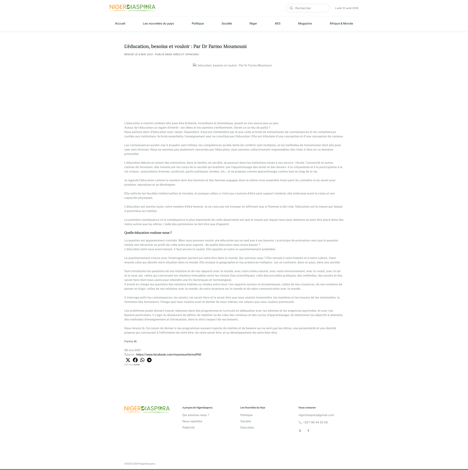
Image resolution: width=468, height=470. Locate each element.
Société (227, 23)
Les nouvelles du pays (158, 23)
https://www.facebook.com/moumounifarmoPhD (168, 354)
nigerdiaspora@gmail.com (316, 415)
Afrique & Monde (341, 23)
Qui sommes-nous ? (195, 415)
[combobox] (308, 8)
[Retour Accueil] (132, 8)
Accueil (120, 23)
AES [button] (277, 23)
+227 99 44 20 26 (315, 422)
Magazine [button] (305, 23)
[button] (128, 360)
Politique (198, 23)
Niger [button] (253, 23)
